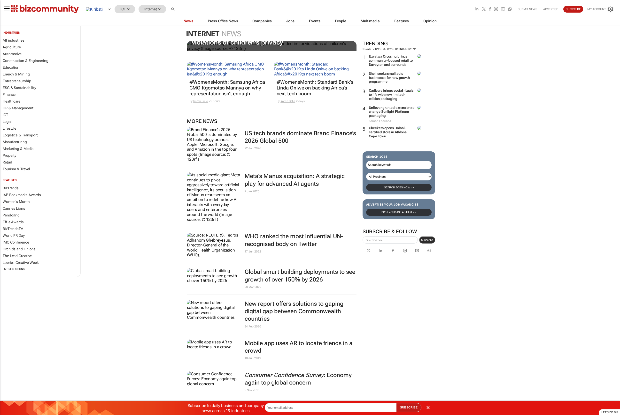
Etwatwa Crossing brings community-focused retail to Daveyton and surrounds (391, 60)
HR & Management (18, 108)
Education (11, 67)
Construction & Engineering (25, 61)
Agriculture (12, 47)
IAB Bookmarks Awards (22, 195)
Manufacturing (15, 142)
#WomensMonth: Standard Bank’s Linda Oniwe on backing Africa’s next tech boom (315, 87)
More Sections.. (15, 269)
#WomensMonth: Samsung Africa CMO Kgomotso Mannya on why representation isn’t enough (227, 87)
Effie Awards (13, 222)
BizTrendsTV (13, 229)
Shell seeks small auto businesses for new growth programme (389, 78)
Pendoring (11, 215)
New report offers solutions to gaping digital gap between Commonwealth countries (294, 311)
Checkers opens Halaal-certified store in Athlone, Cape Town (388, 132)
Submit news (527, 9)
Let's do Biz (609, 412)
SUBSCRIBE (409, 407)
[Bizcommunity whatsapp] (510, 9)
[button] (173, 9)
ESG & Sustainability (19, 88)
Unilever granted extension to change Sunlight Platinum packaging (391, 112)
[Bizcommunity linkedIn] (477, 9)
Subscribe (427, 239)
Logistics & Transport (20, 135)
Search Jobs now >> (399, 187)
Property (9, 155)
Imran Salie (200, 101)
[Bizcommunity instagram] (496, 9)
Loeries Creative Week (21, 262)
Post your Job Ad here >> (398, 212)
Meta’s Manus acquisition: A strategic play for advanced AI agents (295, 180)
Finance (9, 94)
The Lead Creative (17, 256)
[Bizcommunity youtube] (503, 9)
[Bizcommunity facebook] (490, 9)
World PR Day (14, 235)
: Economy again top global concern (298, 379)
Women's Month (16, 202)
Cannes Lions (14, 208)
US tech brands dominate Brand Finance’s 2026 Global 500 (300, 137)
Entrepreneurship (17, 81)
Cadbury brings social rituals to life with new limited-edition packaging (391, 95)
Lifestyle (9, 128)
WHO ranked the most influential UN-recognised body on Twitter (294, 240)
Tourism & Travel (16, 169)
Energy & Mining (16, 74)
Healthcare (11, 101)
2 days (367, 49)
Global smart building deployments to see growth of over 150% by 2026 (300, 275)
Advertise (550, 9)
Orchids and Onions (19, 249)
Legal (7, 121)
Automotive (12, 54)
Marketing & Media (18, 149)
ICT (5, 115)
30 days (388, 49)
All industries (13, 40)
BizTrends (11, 188)
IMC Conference (16, 242)
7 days (377, 49)
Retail (7, 162)
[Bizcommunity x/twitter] (484, 9)
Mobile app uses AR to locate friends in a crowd (299, 347)
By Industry (403, 49)
